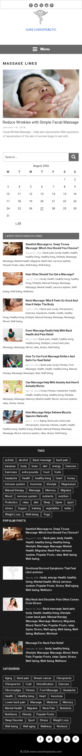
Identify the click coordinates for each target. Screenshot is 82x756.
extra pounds (30, 472)
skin (36, 502)
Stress (12, 403)
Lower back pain (60, 343)
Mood (6, 321)
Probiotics (11, 502)
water (67, 508)
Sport (31, 720)
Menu (45, 49)
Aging (43, 420)
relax (21, 265)
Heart (42, 696)
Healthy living (48, 256)
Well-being (31, 265)
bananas (10, 466)
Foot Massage (49, 690)
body (58, 252)
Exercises (11, 472)
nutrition (63, 496)
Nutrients (65, 708)
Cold (28, 684)
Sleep (46, 502)
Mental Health (21, 261)
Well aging (71, 585)
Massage (71, 256)
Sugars (22, 508)
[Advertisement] (41, 39)
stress (43, 347)
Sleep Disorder (14, 720)
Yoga (46, 514)
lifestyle (60, 256)
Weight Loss (13, 514)
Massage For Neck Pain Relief (45, 642)
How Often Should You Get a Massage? (50, 274)
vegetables (52, 508)
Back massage (42, 460)
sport (70, 502)
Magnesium (68, 484)
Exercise (30, 313)
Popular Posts (10, 265)
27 (41, 208)
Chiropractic (32, 425)
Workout (52, 633)
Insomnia (36, 484)
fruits (57, 472)
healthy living (33, 256)
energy (56, 466)
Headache (41, 313)
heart (59, 478)
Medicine (52, 702)
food (46, 472)
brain (35, 466)
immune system (15, 484)
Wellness (28, 291)
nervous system (62, 261)
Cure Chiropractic (41, 30)
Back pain (48, 252)
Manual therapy (50, 283)
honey (71, 478)
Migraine (35, 261)
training (36, 508)
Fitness (63, 364)
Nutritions (11, 714)
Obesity (26, 714)
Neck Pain (46, 261)
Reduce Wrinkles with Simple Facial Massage (40, 122)
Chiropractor (66, 309)
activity (9, 460)
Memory (30, 399)
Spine (58, 502)
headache (11, 478)
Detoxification (45, 684)
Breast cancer (42, 678)
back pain (64, 420)
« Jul (18, 223)
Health (65, 252)
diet (45, 466)
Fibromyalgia (13, 690)
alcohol (23, 460)
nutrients (47, 496)
